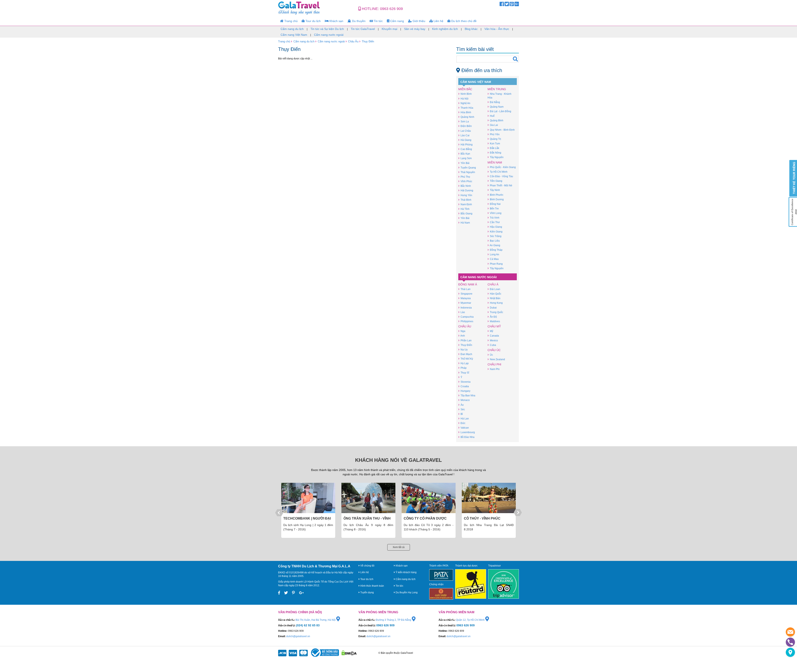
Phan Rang (495, 263)
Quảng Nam (496, 106)
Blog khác (471, 29)
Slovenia (464, 381)
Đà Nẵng (494, 102)
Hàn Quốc (494, 293)
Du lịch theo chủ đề (463, 21)
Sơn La (463, 121)
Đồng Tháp (495, 249)
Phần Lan (465, 340)
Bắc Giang (465, 213)
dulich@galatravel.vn (298, 636)
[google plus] (517, 5)
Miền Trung (497, 89)
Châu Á (493, 284)
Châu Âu (353, 41)
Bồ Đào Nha (466, 437)
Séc (461, 409)
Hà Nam (464, 222)
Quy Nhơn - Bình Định (501, 129)
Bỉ (460, 413)
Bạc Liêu (494, 240)
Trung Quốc (495, 312)
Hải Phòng (465, 144)
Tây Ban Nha (466, 395)
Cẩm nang (396, 21)
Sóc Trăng (494, 236)
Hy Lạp (463, 363)
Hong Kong (495, 302)
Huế (491, 115)
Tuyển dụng (367, 592)
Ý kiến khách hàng (406, 572)
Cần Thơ (494, 222)
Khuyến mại (389, 29)
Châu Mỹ (494, 326)
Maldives (494, 321)
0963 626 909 (391, 9)
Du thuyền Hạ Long (406, 592)
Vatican (463, 427)
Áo (461, 404)
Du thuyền (358, 21)
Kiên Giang (495, 231)
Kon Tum (494, 143)
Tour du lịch (313, 21)
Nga (461, 331)
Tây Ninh (494, 190)
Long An (493, 254)
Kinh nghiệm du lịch (445, 29)
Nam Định (465, 204)
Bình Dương (496, 199)
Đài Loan (494, 289)
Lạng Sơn (465, 158)
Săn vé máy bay (414, 29)
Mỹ (490, 331)
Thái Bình (464, 199)
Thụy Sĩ (463, 372)
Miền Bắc (465, 89)
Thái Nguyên (466, 172)
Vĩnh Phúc (465, 181)
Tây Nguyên (496, 157)
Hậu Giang (495, 226)
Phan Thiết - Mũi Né (500, 185)
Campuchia (466, 316)
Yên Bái (463, 163)
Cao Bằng (465, 149)
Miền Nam (495, 162)
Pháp (462, 367)
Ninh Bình (465, 93)
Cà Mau (493, 259)
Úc (490, 354)
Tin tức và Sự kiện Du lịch (327, 29)
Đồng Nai (494, 203)
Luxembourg (466, 432)
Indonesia (465, 307)
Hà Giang (464, 139)
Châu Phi (494, 364)
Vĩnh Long (494, 213)
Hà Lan (463, 418)
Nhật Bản (494, 298)
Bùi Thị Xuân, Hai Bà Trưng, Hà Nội (316, 619)
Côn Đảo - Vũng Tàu (500, 176)
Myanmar (464, 302)
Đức (461, 423)
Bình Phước (495, 194)
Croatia (463, 386)
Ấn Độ (492, 316)
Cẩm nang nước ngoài (328, 34)
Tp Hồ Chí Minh (497, 171)
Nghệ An (464, 103)
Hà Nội (463, 98)
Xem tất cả (399, 547)
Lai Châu (464, 130)
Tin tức (378, 21)
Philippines (465, 321)
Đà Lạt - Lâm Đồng (499, 111)
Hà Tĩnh (463, 208)
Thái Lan (464, 289)
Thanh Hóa (465, 107)
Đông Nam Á (467, 284)
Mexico (493, 340)
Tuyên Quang (467, 167)
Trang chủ (291, 21)
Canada (493, 335)
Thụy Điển (368, 41)
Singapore (465, 293)
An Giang (494, 245)
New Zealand (496, 359)
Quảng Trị (494, 138)
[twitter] (507, 5)
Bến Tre (493, 208)
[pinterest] (512, 5)
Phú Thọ (464, 176)
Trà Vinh (493, 217)
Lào (461, 312)
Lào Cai (463, 135)
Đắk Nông (494, 152)
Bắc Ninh (464, 185)
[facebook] (502, 5)
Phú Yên (494, 134)
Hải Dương (465, 190)
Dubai (492, 307)
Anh (461, 335)
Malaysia (464, 298)
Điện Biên (465, 126)
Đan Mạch (465, 354)
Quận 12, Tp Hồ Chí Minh (470, 619)
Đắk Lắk (493, 148)
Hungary (464, 390)
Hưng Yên (465, 195)
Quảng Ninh (466, 116)
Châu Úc (494, 350)
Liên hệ (438, 21)
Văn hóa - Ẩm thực (496, 29)
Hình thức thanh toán (372, 585)
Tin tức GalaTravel (363, 29)
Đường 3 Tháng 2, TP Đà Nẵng (394, 619)
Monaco (464, 400)
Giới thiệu (418, 21)
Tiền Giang (495, 180)
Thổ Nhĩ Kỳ (465, 358)
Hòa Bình (464, 112)
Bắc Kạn (464, 153)
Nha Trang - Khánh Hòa (499, 95)
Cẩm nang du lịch (292, 29)
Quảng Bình (495, 120)
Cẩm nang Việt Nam (294, 34)
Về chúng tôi (367, 565)
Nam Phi (494, 369)
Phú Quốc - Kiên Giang (502, 167)
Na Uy (463, 349)
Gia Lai (493, 125)
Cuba (492, 345)
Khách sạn (336, 21)
